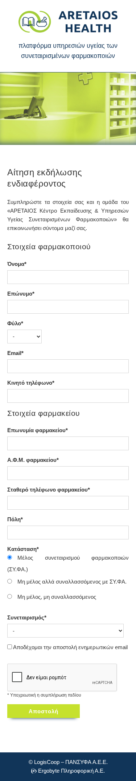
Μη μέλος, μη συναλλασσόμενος (56, 597)
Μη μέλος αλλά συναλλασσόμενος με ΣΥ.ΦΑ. (72, 582)
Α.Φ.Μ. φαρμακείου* (33, 460)
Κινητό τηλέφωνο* (30, 383)
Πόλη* (15, 519)
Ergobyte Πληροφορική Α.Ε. (71, 771)
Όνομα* (16, 264)
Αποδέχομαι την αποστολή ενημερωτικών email (70, 647)
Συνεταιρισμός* (26, 617)
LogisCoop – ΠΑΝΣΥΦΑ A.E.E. (71, 762)
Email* (15, 353)
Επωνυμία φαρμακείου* (37, 430)
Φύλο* (15, 323)
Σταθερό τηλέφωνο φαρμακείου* (48, 489)
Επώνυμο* (20, 294)
